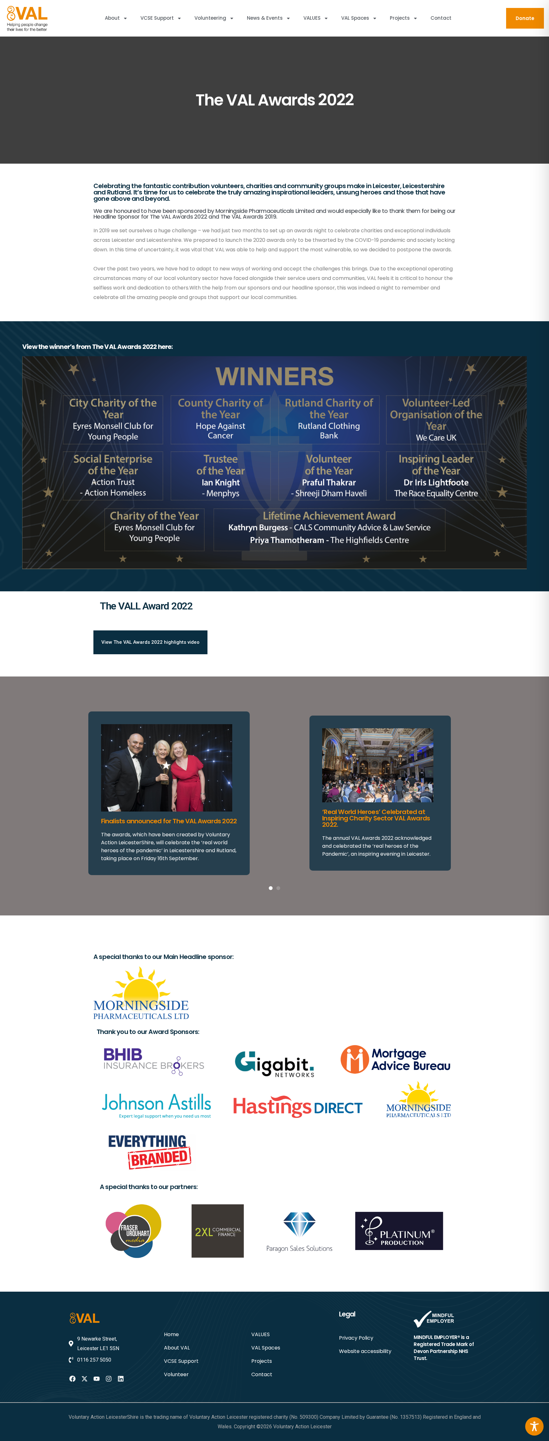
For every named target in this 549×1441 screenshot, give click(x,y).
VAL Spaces (355, 18)
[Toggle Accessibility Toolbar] (534, 1426)
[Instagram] (108, 1378)
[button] (271, 888)
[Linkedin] (120, 1378)
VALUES (312, 18)
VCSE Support (157, 18)
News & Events (265, 18)
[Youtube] (96, 1378)
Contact (440, 18)
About (112, 18)
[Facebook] (72, 1378)
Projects (400, 18)
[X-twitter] (84, 1378)
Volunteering (210, 18)
